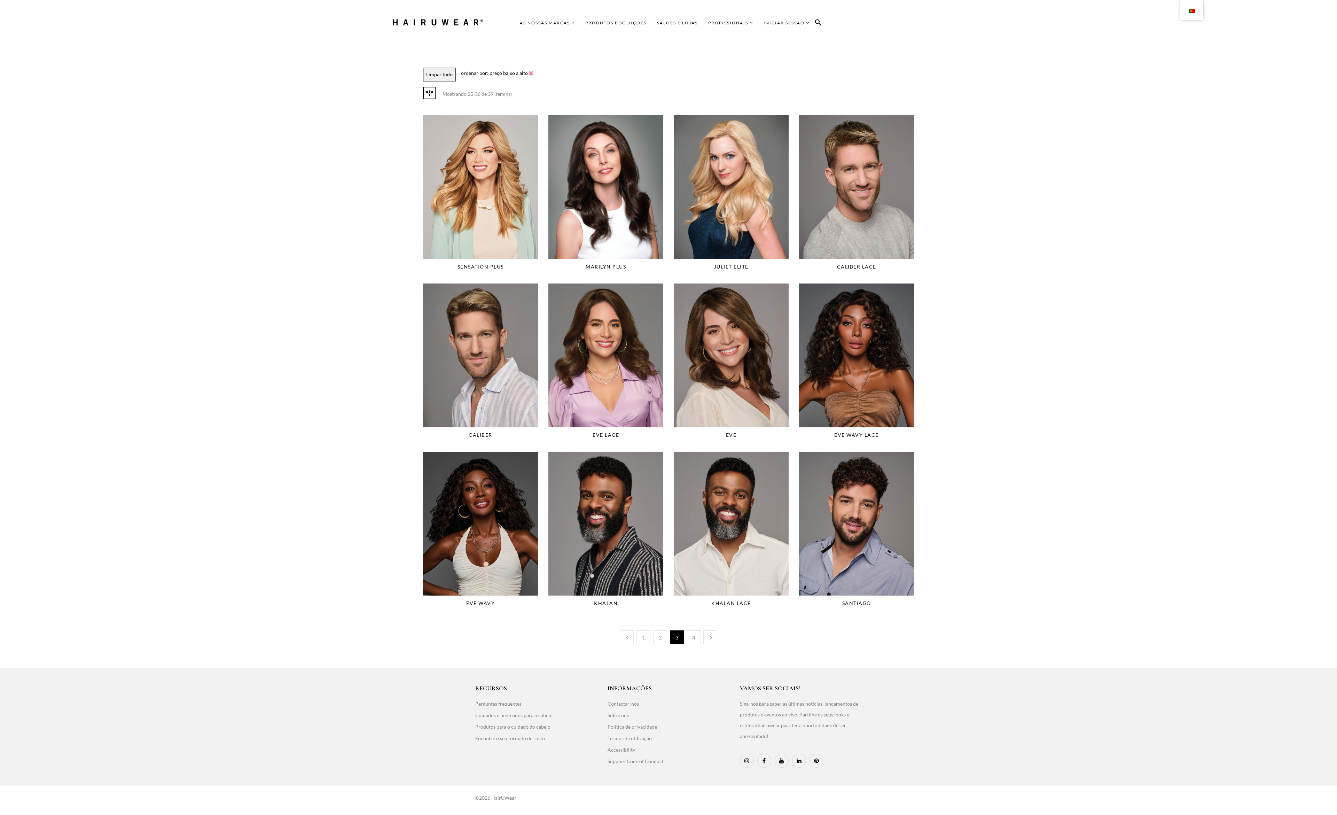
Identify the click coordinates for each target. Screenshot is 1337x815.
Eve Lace (606, 435)
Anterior (627, 637)
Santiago (856, 603)
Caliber (480, 435)
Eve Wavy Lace (856, 435)
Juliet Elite (731, 267)
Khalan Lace (731, 603)
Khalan (606, 603)
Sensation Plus (481, 267)
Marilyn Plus (606, 267)
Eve (731, 435)
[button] (818, 23)
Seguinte (710, 637)
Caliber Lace (856, 267)
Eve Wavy (480, 603)
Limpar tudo (439, 74)
